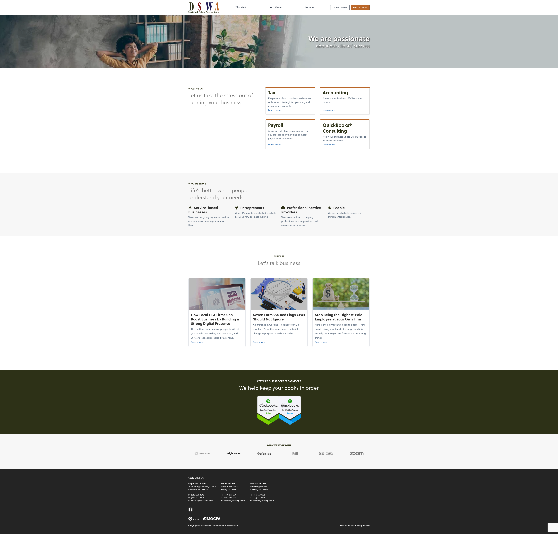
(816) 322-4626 (197, 497)
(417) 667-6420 (259, 497)
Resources (309, 7)
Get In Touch (360, 7)
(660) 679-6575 (230, 497)
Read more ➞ (217, 342)
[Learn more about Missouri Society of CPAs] (211, 519)
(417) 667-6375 (259, 494)
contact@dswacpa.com (202, 500)
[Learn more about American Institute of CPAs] (194, 519)
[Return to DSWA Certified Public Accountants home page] (203, 7)
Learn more (290, 110)
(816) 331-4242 (197, 494)
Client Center (340, 7)
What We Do (241, 7)
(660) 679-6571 (230, 494)
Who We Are (275, 7)
